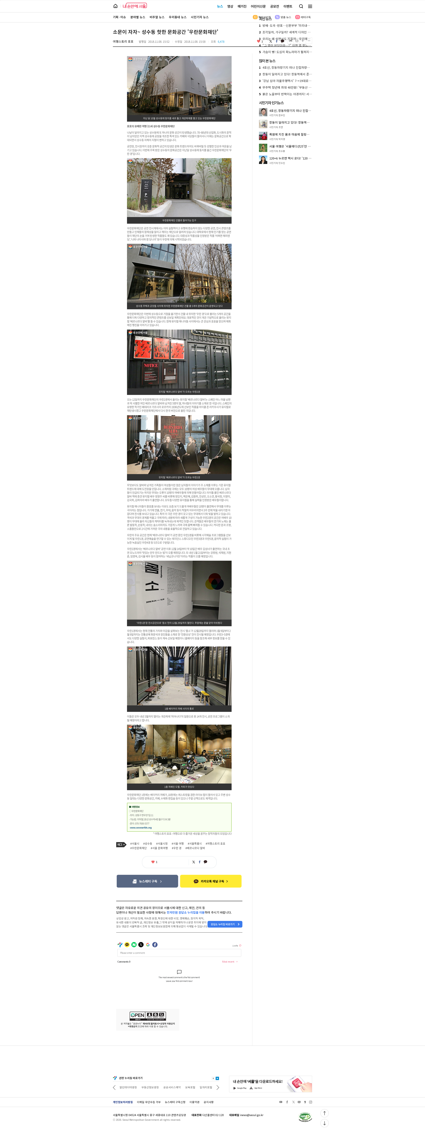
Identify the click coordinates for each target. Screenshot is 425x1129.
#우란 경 (176, 848)
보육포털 (168, 1087)
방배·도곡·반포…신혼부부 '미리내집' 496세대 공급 (285, 25)
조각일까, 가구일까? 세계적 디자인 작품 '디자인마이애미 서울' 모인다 (285, 32)
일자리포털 (184, 1087)
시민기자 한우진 (277, 115)
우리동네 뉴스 (178, 17)
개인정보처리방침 (123, 1102)
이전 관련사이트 (114, 1087)
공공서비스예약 (150, 1087)
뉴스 (220, 6)
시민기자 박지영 (277, 139)
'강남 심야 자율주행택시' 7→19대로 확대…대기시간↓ (285, 80)
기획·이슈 (119, 17)
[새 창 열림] (305, 1113)
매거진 (242, 6)
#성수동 (147, 843)
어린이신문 (258, 6)
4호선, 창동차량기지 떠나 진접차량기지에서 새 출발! (285, 67)
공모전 (274, 6)
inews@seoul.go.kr (251, 1115)
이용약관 (195, 1102)
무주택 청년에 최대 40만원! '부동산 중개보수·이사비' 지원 (285, 87)
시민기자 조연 (276, 127)
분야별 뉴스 (137, 17)
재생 (217, 1078)
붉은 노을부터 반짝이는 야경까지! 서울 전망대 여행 (285, 94)
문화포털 (200, 1087)
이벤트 (287, 6)
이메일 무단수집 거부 (149, 1102)
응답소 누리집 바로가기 (223, 924)
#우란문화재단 (138, 848)
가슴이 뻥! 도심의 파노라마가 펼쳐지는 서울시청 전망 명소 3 (285, 52)
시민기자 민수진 (277, 163)
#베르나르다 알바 (195, 848)
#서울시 (134, 843)
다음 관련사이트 (217, 1087)
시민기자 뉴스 (200, 17)
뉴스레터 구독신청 (175, 1102)
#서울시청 (162, 843)
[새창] (147, 881)
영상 (230, 6)
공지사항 (209, 1102)
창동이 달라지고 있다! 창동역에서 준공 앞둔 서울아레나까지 (285, 74)
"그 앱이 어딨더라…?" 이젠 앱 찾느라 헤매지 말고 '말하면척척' (285, 45)
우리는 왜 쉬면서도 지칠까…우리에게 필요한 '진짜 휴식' (285, 38)
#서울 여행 (178, 843)
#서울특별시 (195, 843)
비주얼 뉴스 (157, 17)
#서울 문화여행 (159, 848)
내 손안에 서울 (135, 5)
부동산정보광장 (128, 1087)
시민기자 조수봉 (277, 151)
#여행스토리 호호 (215, 843)
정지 (213, 1078)
